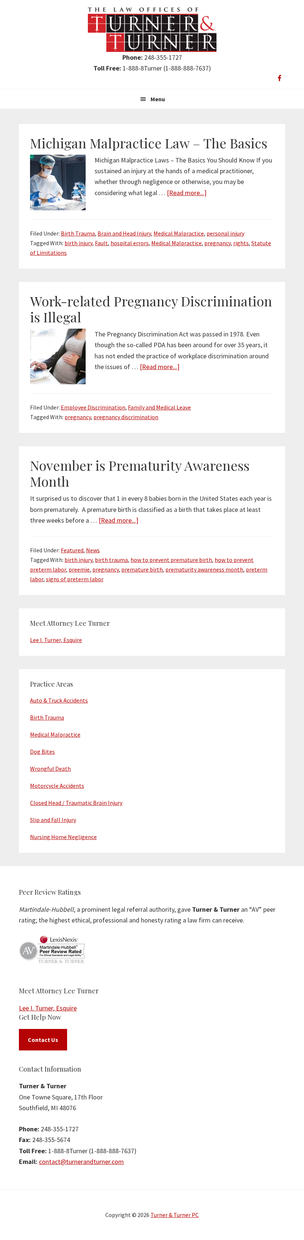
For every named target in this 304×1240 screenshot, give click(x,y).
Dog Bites (42, 751)
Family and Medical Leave (159, 407)
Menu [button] (158, 99)
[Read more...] (186, 192)
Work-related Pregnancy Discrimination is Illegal (151, 309)
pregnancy (217, 243)
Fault (101, 243)
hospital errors (129, 243)
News (93, 550)
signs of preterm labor (74, 579)
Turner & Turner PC (175, 1214)
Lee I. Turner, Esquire (56, 640)
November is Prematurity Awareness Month (140, 473)
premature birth (142, 569)
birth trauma (111, 559)
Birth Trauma (78, 233)
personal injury (225, 233)
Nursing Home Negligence (63, 837)
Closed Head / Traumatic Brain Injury (76, 802)
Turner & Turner (152, 29)
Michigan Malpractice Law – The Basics (148, 143)
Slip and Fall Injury (53, 819)
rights (241, 243)
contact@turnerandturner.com (81, 1161)
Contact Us (43, 1039)
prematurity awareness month (204, 569)
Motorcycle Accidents (57, 785)
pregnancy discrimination (125, 417)
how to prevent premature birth (171, 559)
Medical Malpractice (178, 233)
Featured (72, 550)
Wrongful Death (50, 768)
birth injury (78, 243)
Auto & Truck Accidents (59, 700)
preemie (79, 569)
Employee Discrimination (93, 407)
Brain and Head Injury (124, 233)
